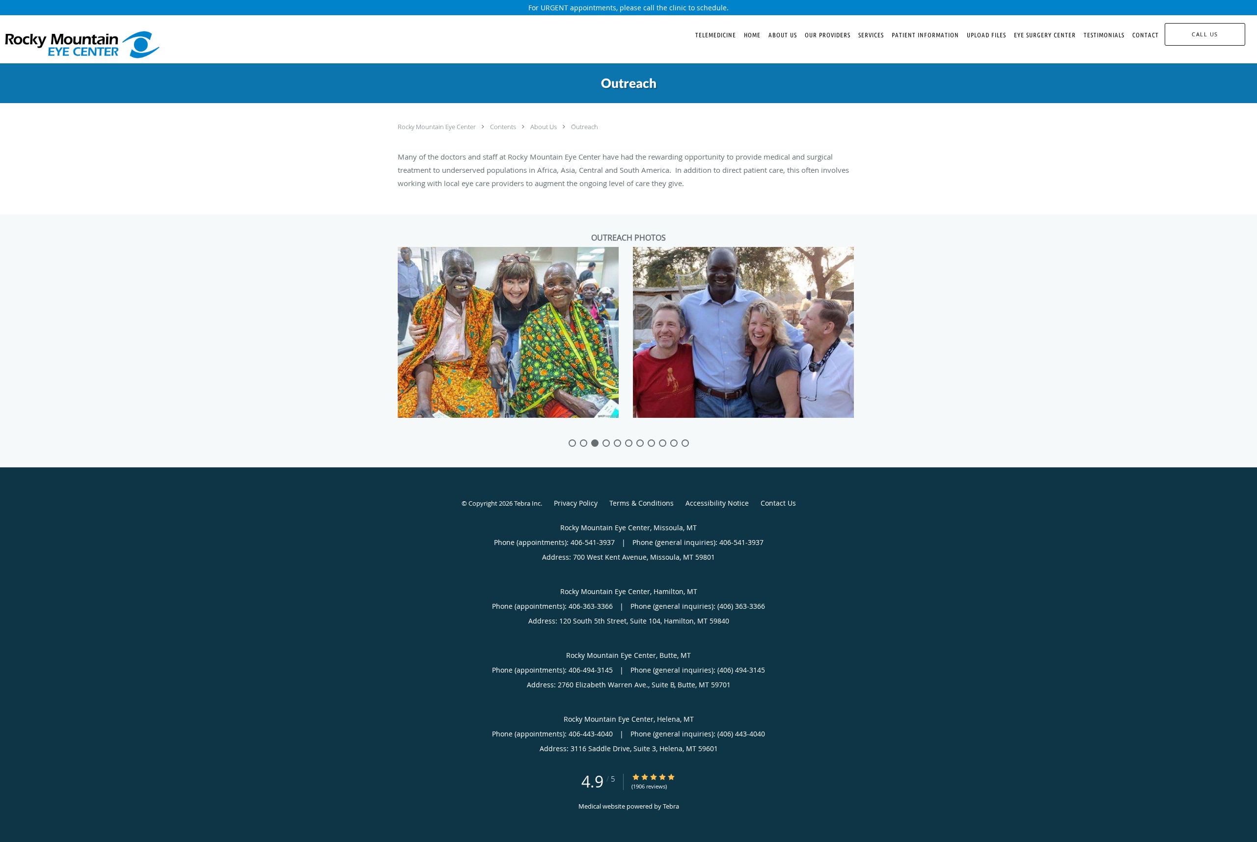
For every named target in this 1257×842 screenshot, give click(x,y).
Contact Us (778, 503)
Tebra (671, 806)
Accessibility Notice (717, 503)
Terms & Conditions (641, 503)
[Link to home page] (80, 44)
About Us (544, 126)
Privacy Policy (576, 503)
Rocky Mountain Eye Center (437, 126)
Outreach (584, 126)
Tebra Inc (527, 503)
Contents (504, 126)
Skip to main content (50, 20)
